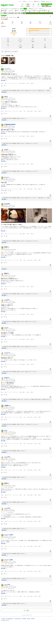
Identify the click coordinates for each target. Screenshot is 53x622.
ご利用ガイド (25, 1)
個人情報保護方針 (9, 618)
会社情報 (3, 618)
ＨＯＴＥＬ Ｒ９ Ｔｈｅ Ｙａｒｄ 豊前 (10, 17)
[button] (4, 60)
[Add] (50, 16)
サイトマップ (31, 1)
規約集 (28, 618)
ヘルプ (20, 1)
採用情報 (24, 618)
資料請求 (33, 618)
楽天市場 (43, 1)
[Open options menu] (51, 68)
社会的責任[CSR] (17, 618)
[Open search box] (2, 51)
